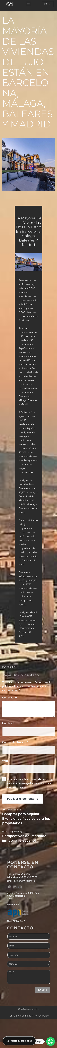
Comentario (10, 697)
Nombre (8, 723)
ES (45, 4)
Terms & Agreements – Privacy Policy (28, 1015)
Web (5, 760)
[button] (28, 3)
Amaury (11, 666)
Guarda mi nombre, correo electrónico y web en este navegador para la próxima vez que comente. (29, 783)
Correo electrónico (15, 742)
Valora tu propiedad (21, 1040)
